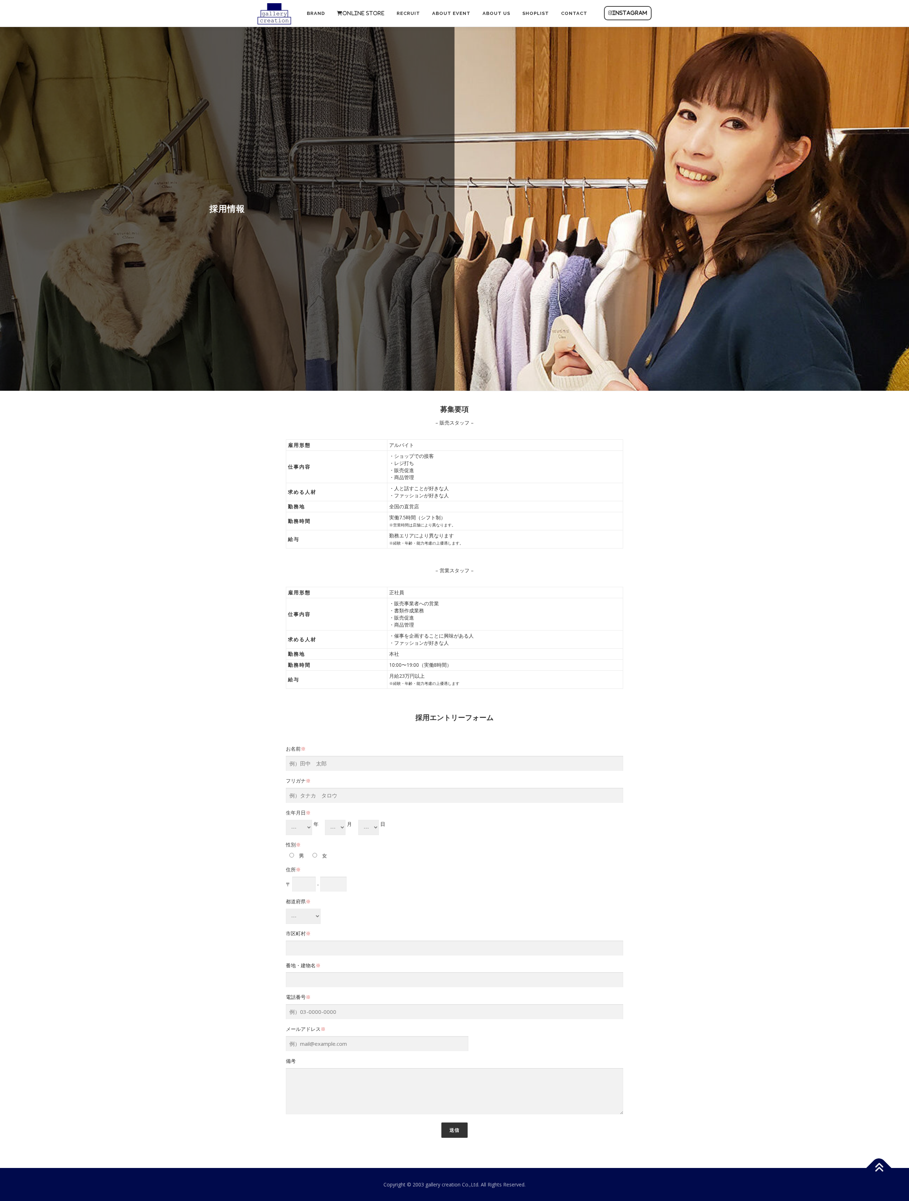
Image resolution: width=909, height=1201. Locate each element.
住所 (293, 869)
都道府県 (298, 901)
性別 (293, 844)
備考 (291, 1060)
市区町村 (298, 933)
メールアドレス (306, 1029)
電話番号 (298, 997)
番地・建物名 (303, 965)
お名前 (296, 748)
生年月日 (298, 812)
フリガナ (298, 780)
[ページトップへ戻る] (879, 1167)
